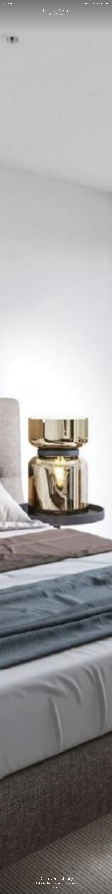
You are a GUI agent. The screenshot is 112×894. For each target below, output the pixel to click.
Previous (4, 447)
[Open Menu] (107, 3)
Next (106, 447)
